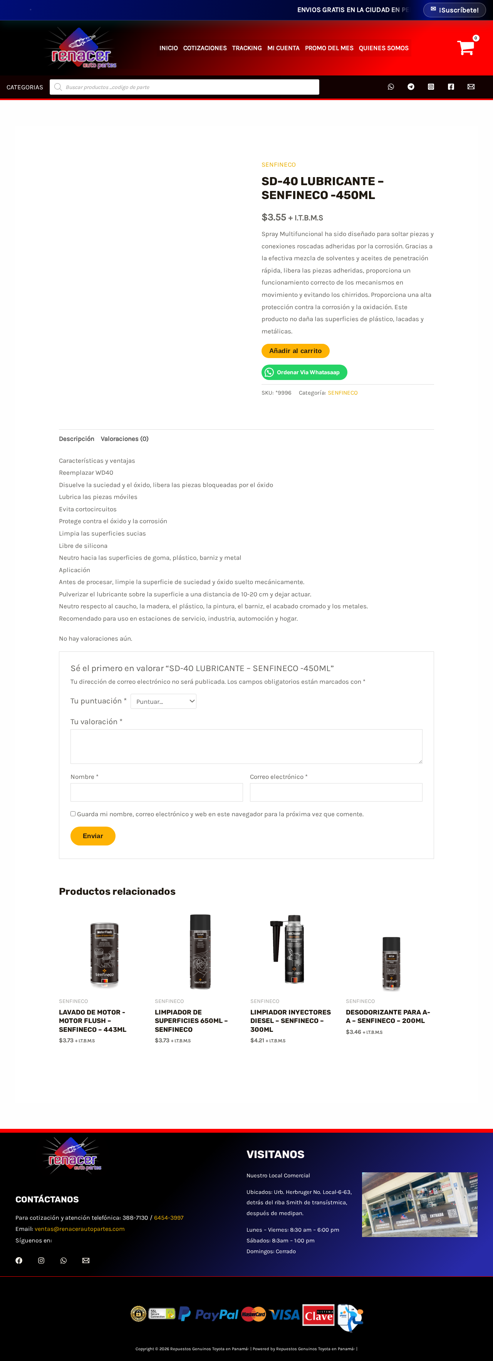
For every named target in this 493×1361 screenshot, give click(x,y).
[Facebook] (451, 86)
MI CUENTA (283, 48)
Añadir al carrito (295, 351)
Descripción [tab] (76, 438)
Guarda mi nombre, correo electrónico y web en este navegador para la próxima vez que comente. (220, 814)
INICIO (168, 48)
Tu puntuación (98, 700)
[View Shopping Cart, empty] (466, 48)
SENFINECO (279, 164)
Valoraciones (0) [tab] (125, 438)
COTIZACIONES (205, 48)
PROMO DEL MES (329, 48)
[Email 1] (85, 1260)
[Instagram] (431, 86)
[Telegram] (411, 86)
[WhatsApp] (390, 86)
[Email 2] (471, 86)
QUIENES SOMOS (384, 48)
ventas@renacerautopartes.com (80, 1228)
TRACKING (247, 48)
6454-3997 (169, 1217)
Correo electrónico (279, 776)
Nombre (84, 776)
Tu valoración (96, 721)
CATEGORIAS (25, 87)
